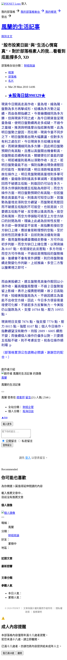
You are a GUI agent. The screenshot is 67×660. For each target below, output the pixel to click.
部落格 (12, 76)
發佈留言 (7, 445)
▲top (4, 417)
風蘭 (4, 377)
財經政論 (29, 65)
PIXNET (16, 608)
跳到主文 (6, 36)
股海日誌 (28, 411)
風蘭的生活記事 (20, 27)
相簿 (11, 72)
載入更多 (7, 424)
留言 (28, 397)
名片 (11, 80)
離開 (20, 653)
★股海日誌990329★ (26, 95)
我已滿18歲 (8, 653)
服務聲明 (37, 612)
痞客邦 (20, 397)
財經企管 (28, 407)
